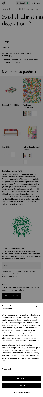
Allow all (21, 378)
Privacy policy (7, 369)
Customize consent (21, 392)
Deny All (21, 385)
